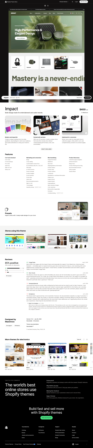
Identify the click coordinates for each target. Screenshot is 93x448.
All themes (17, 325)
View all (79, 339)
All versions (36, 320)
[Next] (87, 231)
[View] (14, 241)
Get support (9, 325)
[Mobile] (48, 6)
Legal (73, 435)
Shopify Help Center (60, 430)
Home (23, 437)
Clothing (24, 430)
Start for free (84, 1)
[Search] (72, 2)
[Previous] (84, 231)
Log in (76, 1)
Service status (75, 437)
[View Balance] (65, 211)
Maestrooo (85, 112)
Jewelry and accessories (28, 435)
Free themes (42, 432)
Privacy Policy (18, 444)
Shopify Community (60, 435)
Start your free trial (46, 417)
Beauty (23, 432)
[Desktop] (45, 6)
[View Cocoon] (73, 211)
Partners (74, 432)
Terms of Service (9, 444)
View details (29, 320)
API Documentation (59, 432)
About (73, 430)
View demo (79, 97)
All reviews (8, 275)
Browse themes (63, 1)
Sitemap (39, 444)
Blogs (56, 437)
